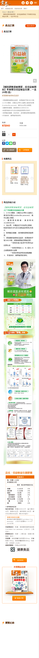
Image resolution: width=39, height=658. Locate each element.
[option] (19, 59)
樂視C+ (26, 8)
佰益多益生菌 (18, 8)
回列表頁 (20, 560)
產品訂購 (11, 12)
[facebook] (3, 143)
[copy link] (14, 143)
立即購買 (26, 150)
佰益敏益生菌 (9, 8)
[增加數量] (4, 134)
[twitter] (7, 143)
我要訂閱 (20, 598)
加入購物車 (10, 150)
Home (4, 12)
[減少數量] (14, 134)
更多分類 (30, 26)
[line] (10, 143)
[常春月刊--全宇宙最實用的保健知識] (5, 3)
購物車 (27, 3)
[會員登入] (23, 3)
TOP (36, 649)
